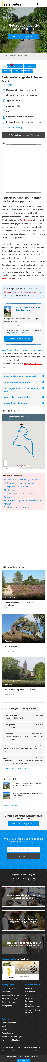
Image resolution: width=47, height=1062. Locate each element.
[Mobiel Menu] (43, 4)
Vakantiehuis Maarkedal (11, 1040)
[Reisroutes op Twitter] (18, 879)
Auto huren (29, 71)
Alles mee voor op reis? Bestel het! (21, 507)
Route (4, 66)
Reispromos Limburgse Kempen (20, 483)
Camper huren (18, 71)
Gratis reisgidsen (8, 988)
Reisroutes (11, 4)
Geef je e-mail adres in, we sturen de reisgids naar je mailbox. (21, 319)
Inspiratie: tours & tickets (17, 486)
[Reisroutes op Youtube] (34, 879)
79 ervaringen (8, 85)
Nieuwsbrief (30, 992)
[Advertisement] (23, 168)
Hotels (11, 65)
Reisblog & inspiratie (10, 1002)
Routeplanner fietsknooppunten (9, 1006)
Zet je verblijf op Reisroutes (31, 999)
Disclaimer (16, 1051)
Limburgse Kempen (22, 55)
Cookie (9, 1051)
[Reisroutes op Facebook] (13, 879)
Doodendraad (26, 220)
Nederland (10, 213)
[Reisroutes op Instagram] (29, 879)
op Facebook (15, 959)
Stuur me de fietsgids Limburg (25, 36)
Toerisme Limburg (14, 127)
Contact (38, 1051)
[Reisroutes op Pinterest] (24, 879)
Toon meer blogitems (12, 805)
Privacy (4, 1051)
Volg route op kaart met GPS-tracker (25, 135)
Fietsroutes (12, 55)
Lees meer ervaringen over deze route (16, 768)
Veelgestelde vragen (9, 998)
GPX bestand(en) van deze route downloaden (23, 350)
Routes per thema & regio (12, 1036)
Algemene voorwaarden (32, 1047)
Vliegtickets (7, 71)
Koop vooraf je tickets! (10, 995)
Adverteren (29, 988)
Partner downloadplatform (32, 1005)
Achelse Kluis (7, 278)
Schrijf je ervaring (30, 709)
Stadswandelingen (9, 1023)
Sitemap (32, 1051)
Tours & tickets (30, 66)
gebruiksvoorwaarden (17, 333)
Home (6, 55)
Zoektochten (7, 992)
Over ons (28, 995)
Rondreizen (6, 1026)
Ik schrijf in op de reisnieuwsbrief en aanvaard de (25, 331)
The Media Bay (8, 1047)
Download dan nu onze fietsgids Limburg (21, 292)
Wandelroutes (7, 1033)
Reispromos (19, 66)
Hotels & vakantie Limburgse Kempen (22, 479)
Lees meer (35, 1056)
